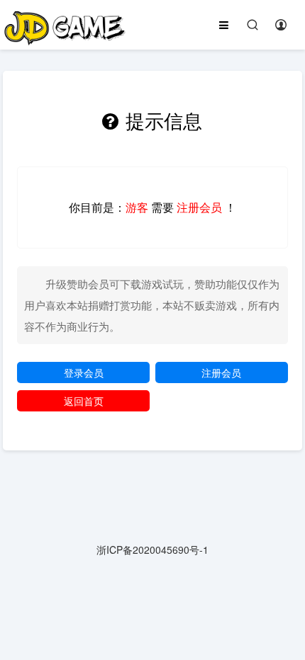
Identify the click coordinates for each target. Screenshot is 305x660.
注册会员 (221, 372)
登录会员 (84, 372)
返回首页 (84, 401)
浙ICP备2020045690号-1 (152, 549)
